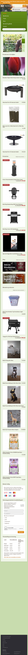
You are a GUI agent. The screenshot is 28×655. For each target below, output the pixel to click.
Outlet (5, 26)
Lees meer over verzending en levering (12, 557)
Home (5, 13)
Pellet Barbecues (17, 653)
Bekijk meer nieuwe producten (18, 290)
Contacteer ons (5, 647)
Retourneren (5, 642)
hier (2, 2)
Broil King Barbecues (6, 653)
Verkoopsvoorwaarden (6, 638)
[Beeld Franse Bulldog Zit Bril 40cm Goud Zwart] (14, 395)
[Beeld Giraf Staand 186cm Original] (14, 419)
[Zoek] (24, 29)
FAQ (3, 644)
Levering (4, 641)
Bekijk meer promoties (20, 156)
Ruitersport (7, 521)
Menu (24, 5)
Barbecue (6, 16)
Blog (3, 645)
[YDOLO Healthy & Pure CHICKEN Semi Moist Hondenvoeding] (14, 441)
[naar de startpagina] (8, 6)
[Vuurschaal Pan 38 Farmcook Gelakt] (14, 91)
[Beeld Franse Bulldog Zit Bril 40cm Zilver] (14, 372)
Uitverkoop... (5, 651)
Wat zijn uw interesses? (9, 515)
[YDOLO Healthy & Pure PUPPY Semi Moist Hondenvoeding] (14, 466)
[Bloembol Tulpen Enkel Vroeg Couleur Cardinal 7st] (14, 66)
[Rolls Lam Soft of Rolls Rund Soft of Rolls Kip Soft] (14, 114)
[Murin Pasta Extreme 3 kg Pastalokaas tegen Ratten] (14, 301)
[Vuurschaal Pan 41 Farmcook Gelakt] (14, 140)
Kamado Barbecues (17, 651)
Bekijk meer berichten (20, 259)
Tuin (4, 18)
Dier (4, 21)
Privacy (4, 639)
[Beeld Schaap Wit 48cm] (14, 349)
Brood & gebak (7, 23)
